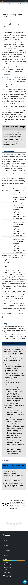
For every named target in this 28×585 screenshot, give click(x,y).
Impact (5, 543)
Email (7, 579)
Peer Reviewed (7, 564)
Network (6, 553)
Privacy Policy (7, 548)
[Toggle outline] (3, 24)
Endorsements (7, 550)
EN (5, 27)
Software (6, 555)
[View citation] (6, 24)
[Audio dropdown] (19, 24)
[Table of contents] (2, 4)
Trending (6, 569)
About (5, 540)
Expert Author (7, 572)
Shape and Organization (9, 3)
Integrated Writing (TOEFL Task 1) (21, 3)
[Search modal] (19, 1)
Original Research (8, 567)
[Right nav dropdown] (17, 1)
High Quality (7, 562)
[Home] (2, 1)
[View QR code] (9, 24)
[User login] (25, 1)
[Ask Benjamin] (25, 582)
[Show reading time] (8, 27)
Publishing (6, 545)
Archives (6, 538)
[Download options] (14, 24)
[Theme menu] (22, 1)
